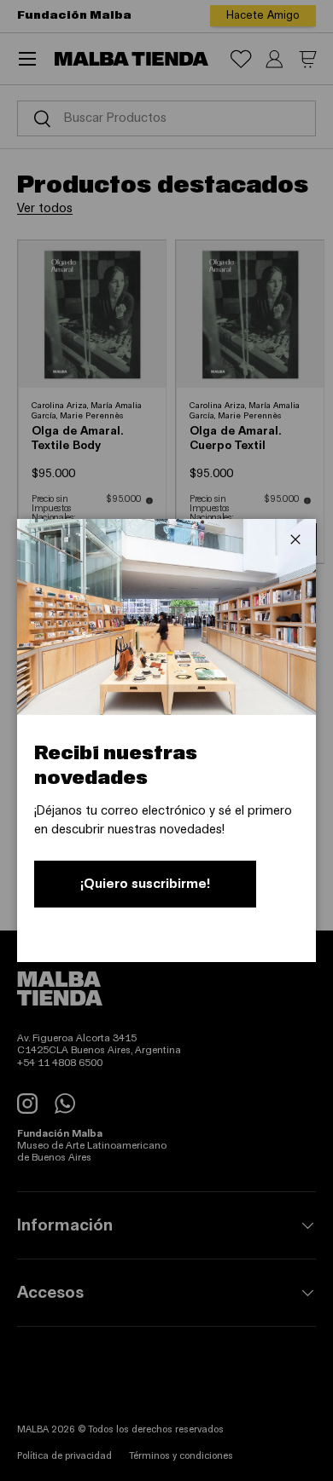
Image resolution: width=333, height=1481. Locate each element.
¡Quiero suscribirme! (145, 883)
